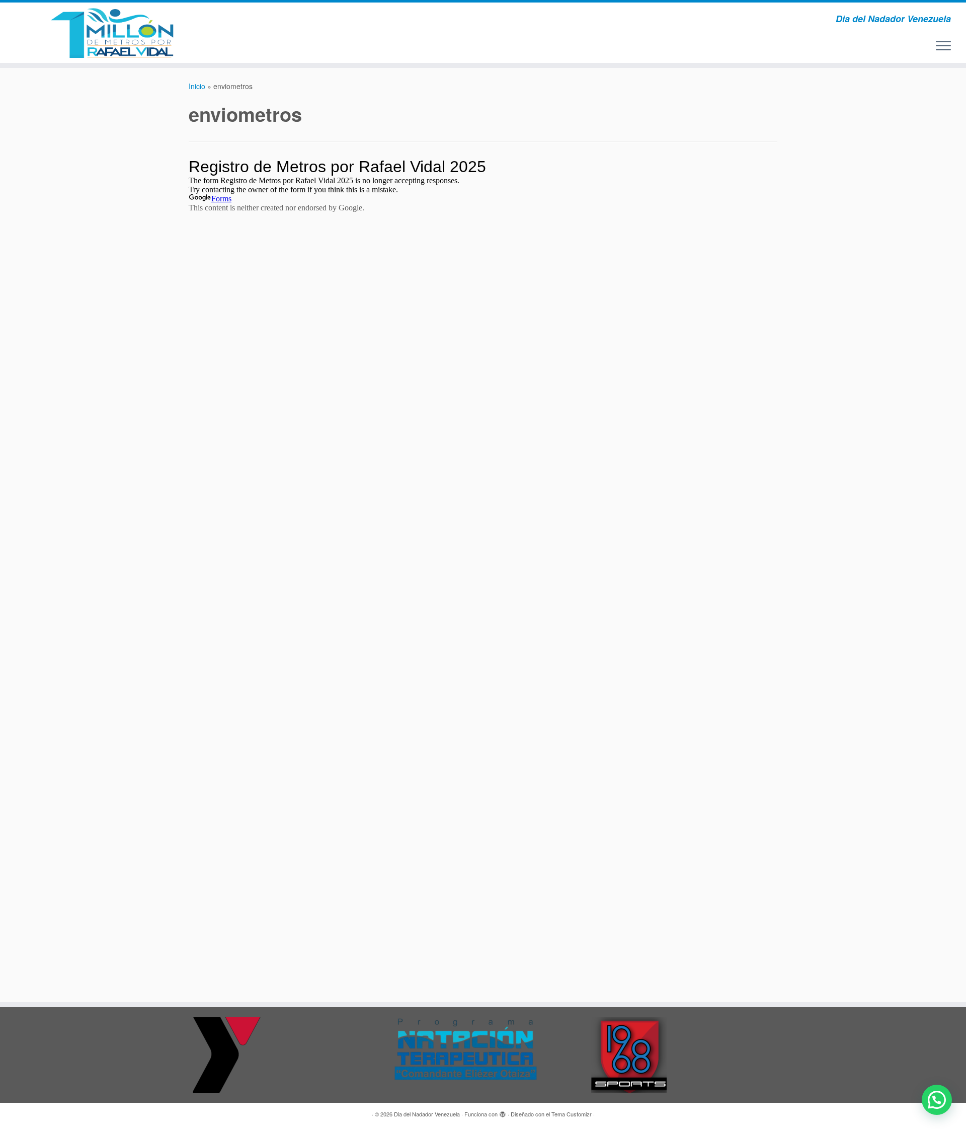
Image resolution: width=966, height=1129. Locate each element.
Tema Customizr (571, 1114)
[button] (937, 1100)
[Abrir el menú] (943, 46)
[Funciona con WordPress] (502, 1111)
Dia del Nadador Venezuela (427, 1114)
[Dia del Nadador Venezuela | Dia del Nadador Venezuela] (111, 33)
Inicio (197, 86)
